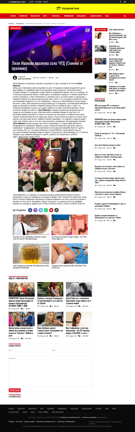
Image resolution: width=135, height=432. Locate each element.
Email (53, 350)
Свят (45, 16)
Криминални (68, 16)
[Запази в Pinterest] (51, 210)
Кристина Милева (24, 79)
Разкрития (23, 16)
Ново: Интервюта (57, 412)
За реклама (38, 2)
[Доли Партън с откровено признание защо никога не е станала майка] (79, 296)
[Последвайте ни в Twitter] (124, 1)
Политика (55, 16)
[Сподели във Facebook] (30, 210)
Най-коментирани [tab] (116, 29)
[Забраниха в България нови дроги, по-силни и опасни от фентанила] (100, 91)
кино (107, 408)
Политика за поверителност (71, 417)
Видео (25, 412)
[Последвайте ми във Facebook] (120, 1)
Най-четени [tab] (101, 29)
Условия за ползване (89, 417)
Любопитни (35, 16)
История (98, 408)
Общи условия (29, 421)
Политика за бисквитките (66, 421)
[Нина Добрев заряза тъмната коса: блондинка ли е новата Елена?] (50, 326)
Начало (31, 2)
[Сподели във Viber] (35, 210)
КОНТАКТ (45, 2)
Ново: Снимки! (43, 412)
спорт (114, 408)
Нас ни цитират (14, 412)
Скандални (81, 16)
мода (33, 412)
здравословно (96, 16)
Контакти (19, 421)
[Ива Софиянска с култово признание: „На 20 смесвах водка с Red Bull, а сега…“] (79, 326)
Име (11, 350)
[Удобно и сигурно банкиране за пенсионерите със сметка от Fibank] (50, 296)
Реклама (11, 421)
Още (106, 16)
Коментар (12, 358)
